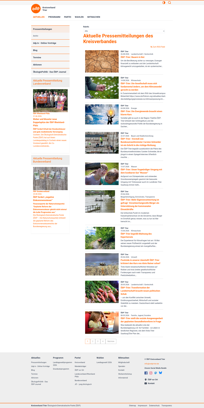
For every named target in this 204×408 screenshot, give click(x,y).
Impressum (142, 405)
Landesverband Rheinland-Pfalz (85, 375)
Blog (35, 50)
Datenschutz (154, 405)
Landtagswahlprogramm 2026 (62, 363)
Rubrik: (86, 27)
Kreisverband (80, 362)
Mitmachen (93, 17)
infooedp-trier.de (151, 364)
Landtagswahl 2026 (104, 362)
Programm (54, 17)
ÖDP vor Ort (79, 370)
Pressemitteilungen (42, 29)
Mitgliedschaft (124, 362)
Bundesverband (81, 380)
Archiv (35, 36)
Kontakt (121, 370)
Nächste (110, 341)
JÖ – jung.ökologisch (83, 384)
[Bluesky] (160, 372)
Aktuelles (39, 17)
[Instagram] (150, 373)
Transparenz (167, 405)
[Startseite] (36, 8)
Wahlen (79, 17)
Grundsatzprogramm (61, 369)
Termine (37, 57)
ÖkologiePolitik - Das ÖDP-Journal (49, 72)
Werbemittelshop (125, 374)
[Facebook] (145, 373)
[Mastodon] (155, 373)
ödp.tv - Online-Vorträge (44, 43)
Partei (67, 17)
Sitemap (132, 405)
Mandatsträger (80, 366)
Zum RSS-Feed (158, 47)
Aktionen (37, 64)
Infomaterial (123, 378)
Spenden (121, 366)
